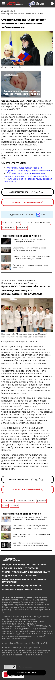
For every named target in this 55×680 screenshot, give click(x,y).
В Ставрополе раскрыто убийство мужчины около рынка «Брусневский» (25, 174)
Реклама (7, 568)
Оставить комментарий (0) (27, 202)
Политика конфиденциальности (21, 585)
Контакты (31, 575)
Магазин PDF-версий (26, 568)
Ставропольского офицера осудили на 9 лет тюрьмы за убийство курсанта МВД (31, 257)
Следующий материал (26, 673)
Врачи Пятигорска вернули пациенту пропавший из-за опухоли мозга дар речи (30, 544)
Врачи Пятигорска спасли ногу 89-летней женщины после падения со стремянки (30, 527)
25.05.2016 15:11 (8, 11)
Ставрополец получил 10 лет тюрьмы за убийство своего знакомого (29, 249)
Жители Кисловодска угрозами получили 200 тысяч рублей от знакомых (27, 169)
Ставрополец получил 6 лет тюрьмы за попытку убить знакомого (29, 240)
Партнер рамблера (25, 667)
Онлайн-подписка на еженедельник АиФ (26, 572)
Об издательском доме (15, 564)
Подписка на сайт (12, 575)
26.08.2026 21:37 (8, 280)
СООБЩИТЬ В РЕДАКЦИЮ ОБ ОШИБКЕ (22, 589)
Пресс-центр (39, 564)
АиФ (21, 67)
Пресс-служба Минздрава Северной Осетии (23, 337)
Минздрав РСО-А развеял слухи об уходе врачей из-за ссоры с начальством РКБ (30, 518)
